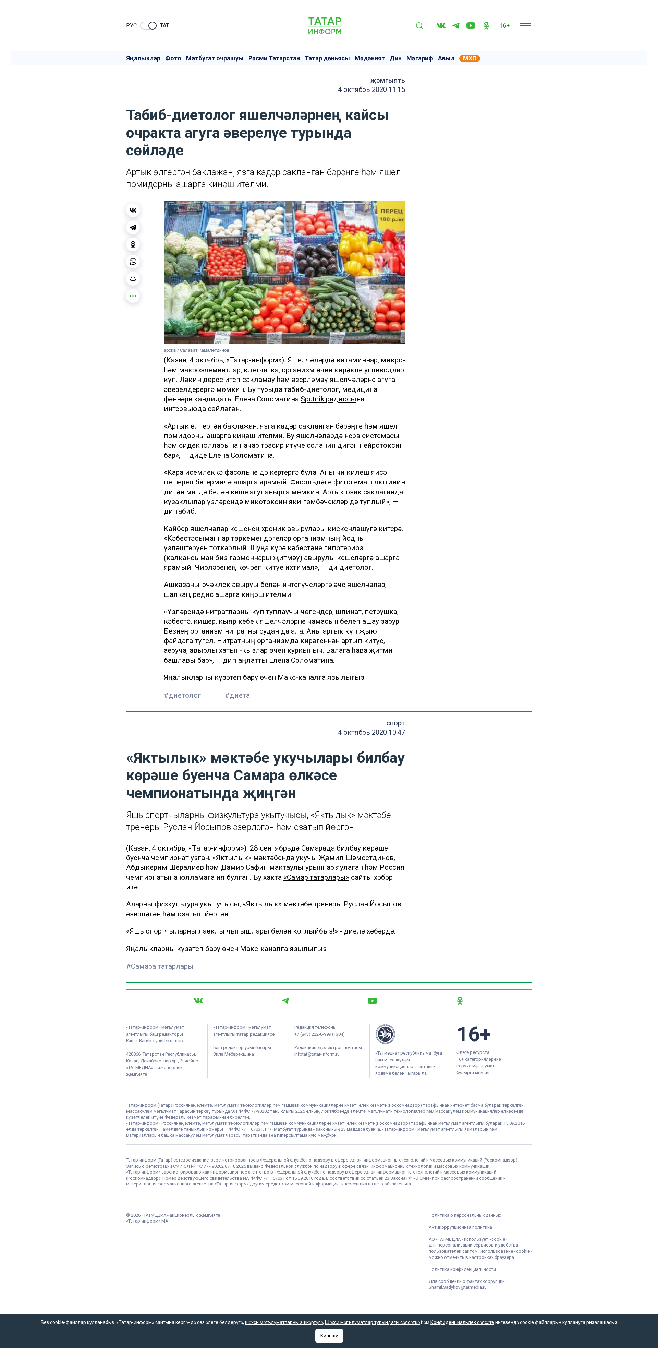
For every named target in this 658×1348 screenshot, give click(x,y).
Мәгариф (419, 58)
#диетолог (183, 695)
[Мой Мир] (133, 279)
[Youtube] (471, 25)
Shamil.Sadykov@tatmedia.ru (458, 1287)
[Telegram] (456, 25)
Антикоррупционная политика (460, 1227)
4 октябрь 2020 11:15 (371, 89)
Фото (173, 58)
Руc (131, 25)
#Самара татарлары (160, 966)
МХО (470, 58)
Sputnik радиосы (328, 399)
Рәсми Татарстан (274, 58)
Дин (396, 58)
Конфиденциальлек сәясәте (462, 1322)
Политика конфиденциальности (462, 1269)
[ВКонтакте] (133, 210)
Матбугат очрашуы (215, 58)
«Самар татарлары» (316, 877)
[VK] (441, 26)
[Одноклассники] (133, 244)
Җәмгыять (387, 80)
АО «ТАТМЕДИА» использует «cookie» (468, 1239)
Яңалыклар (143, 58)
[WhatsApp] (133, 261)
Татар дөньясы (327, 58)
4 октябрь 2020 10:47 (371, 732)
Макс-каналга (302, 677)
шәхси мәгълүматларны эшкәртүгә (284, 1322)
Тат (164, 25)
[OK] (486, 25)
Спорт (395, 723)
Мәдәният (370, 58)
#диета (237, 695)
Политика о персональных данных (465, 1215)
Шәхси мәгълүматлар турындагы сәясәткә (372, 1322)
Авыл (446, 58)
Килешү (329, 1335)
